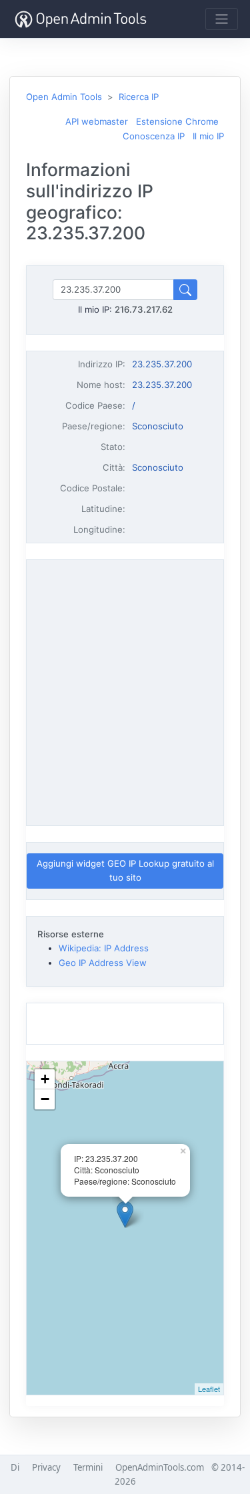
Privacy (46, 1467)
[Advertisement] (125, 690)
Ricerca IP (139, 96)
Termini (88, 1467)
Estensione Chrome (177, 121)
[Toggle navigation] (221, 19)
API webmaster (96, 121)
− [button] (45, 1099)
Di (15, 1467)
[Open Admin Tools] (80, 19)
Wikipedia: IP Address (104, 948)
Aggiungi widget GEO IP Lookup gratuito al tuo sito (125, 870)
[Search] (185, 289)
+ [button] (45, 1079)
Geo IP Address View (103, 962)
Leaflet (209, 1388)
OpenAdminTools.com (159, 1467)
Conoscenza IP (154, 136)
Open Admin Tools (64, 96)
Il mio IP (208, 136)
